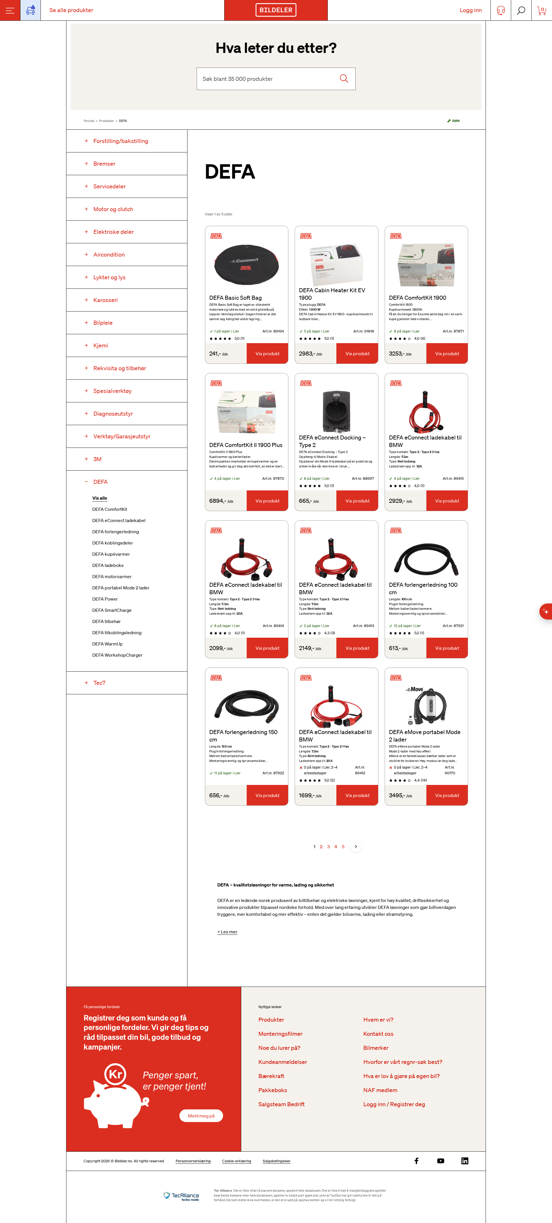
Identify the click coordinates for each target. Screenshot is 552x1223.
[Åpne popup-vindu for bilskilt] (30, 10)
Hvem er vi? (378, 1019)
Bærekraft (271, 1076)
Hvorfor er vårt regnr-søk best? (402, 1061)
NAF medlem (380, 1090)
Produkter (106, 121)
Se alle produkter (71, 10)
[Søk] (344, 78)
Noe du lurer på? (279, 1047)
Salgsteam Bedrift (281, 1104)
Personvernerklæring (193, 1161)
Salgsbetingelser (277, 1161)
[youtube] (440, 1161)
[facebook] (416, 1161)
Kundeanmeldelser (282, 1061)
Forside (89, 121)
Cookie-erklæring (236, 1161)
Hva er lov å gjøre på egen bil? (401, 1076)
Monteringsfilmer (280, 1033)
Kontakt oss (378, 1033)
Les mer (229, 932)
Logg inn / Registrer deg (394, 1104)
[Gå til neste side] (356, 846)
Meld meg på (201, 1116)
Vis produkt (267, 353)
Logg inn (471, 10)
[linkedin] (464, 1161)
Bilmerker (375, 1047)
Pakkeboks (272, 1090)
